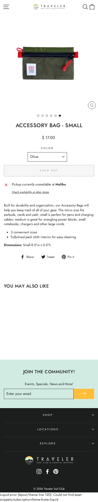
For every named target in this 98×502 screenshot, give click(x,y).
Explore (48, 443)
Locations (48, 429)
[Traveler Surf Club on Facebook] (47, 473)
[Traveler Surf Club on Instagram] (38, 473)
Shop (48, 415)
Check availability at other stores (30, 192)
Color (47, 148)
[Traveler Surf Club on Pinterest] (55, 473)
